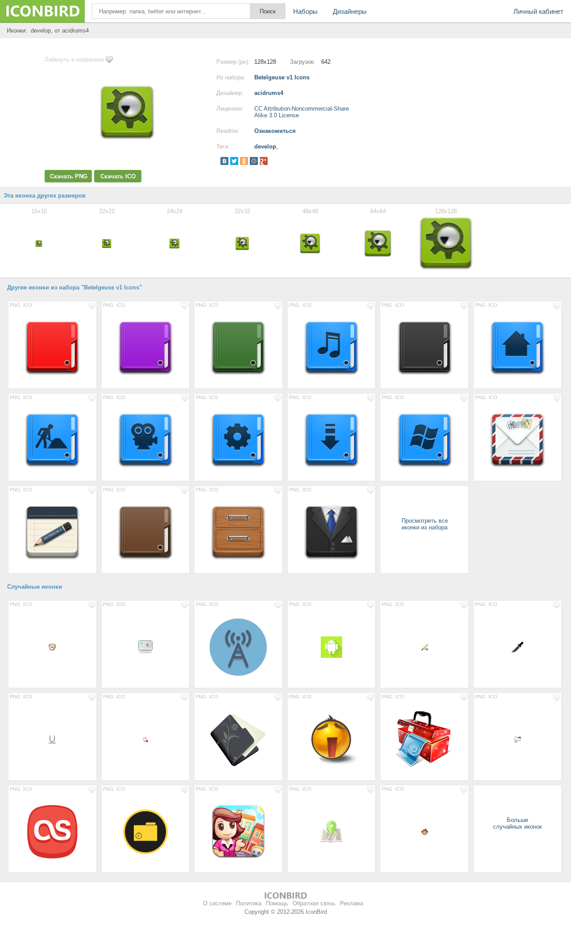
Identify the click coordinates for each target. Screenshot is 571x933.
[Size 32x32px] (146, 646)
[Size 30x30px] (518, 646)
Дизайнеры (350, 11)
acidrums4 (268, 93)
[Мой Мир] (254, 161)
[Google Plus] (264, 161)
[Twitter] (234, 161)
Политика (248, 903)
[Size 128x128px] (52, 347)
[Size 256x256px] (332, 739)
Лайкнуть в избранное (74, 59)
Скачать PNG (68, 176)
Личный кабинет (538, 11)
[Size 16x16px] (52, 646)
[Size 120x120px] (238, 831)
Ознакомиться (275, 131)
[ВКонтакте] (224, 161)
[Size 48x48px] (332, 646)
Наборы (305, 11)
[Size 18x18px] (52, 739)
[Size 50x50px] (332, 831)
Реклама (351, 903)
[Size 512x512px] (238, 739)
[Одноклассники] (244, 161)
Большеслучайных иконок (517, 823)
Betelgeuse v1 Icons (282, 77)
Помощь (277, 903)
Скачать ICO (118, 176)
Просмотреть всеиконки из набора (424, 524)
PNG (15, 305)
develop (265, 146)
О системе (217, 903)
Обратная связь (314, 903)
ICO (27, 305)
